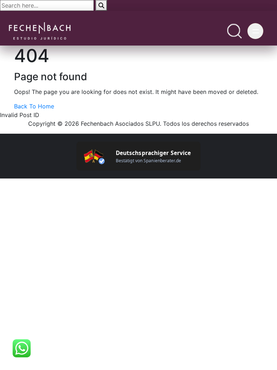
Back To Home (34, 106)
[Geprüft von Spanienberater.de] (138, 156)
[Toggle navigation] (255, 31)
